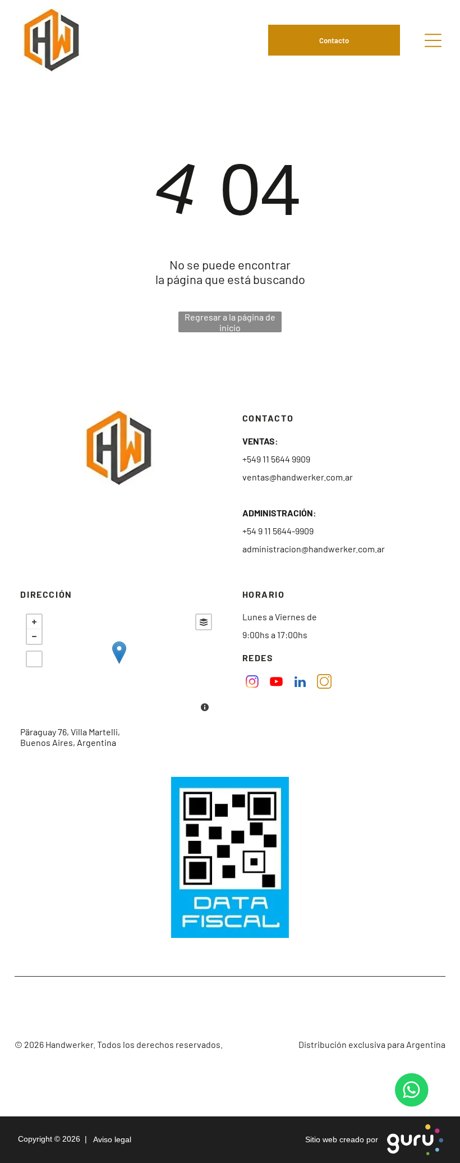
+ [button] (34, 622)
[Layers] (203, 622)
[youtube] (276, 683)
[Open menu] (433, 40)
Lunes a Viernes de (279, 616)
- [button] (34, 636)
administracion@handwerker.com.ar (313, 548)
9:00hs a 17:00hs (274, 634)
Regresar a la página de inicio (230, 322)
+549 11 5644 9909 (276, 459)
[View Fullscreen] (34, 659)
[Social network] (324, 683)
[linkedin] (300, 683)
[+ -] (119, 664)
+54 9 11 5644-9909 (278, 530)
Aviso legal (110, 1139)
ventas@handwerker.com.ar (297, 476)
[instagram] (252, 683)
